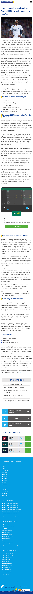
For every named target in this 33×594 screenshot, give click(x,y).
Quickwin (5, 476)
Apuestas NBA (6, 567)
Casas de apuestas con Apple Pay (11, 515)
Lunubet (5, 484)
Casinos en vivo (7, 544)
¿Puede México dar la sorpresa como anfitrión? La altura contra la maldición (16, 401)
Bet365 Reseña (6, 209)
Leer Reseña (11, 439)
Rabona (5, 474)
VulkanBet (5, 491)
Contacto (22, 581)
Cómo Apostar (6, 538)
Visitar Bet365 (16, 226)
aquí (19, 372)
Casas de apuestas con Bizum (10, 513)
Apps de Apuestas (7, 530)
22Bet (4, 466)
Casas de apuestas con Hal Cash (11, 516)
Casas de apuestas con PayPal (10, 503)
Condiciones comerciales (14, 581)
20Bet (4, 468)
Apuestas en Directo (8, 536)
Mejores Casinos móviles (9, 542)
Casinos (15, 591)
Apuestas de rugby (7, 574)
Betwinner (5, 495)
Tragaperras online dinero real (10, 545)
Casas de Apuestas (8, 524)
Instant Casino (6, 487)
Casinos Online (7, 540)
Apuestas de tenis (7, 565)
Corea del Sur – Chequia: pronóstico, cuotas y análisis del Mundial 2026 (15, 396)
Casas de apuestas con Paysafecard (12, 509)
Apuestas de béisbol (8, 573)
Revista (30, 591)
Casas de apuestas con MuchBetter (12, 511)
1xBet (4, 465)
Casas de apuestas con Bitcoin (10, 505)
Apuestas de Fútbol (8, 553)
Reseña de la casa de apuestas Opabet (14, 384)
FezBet (5, 489)
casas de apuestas (19, 346)
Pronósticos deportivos (8, 526)
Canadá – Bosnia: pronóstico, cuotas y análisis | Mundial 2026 (15, 391)
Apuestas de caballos (8, 557)
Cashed (5, 493)
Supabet (5, 472)
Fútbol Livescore (7, 532)
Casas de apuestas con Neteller (11, 507)
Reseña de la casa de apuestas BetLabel (14, 387)
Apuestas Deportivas (8, 534)
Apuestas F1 (6, 561)
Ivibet (4, 486)
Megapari (5, 482)
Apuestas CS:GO (7, 569)
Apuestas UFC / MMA (8, 571)
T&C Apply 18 (16, 229)
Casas (2, 591)
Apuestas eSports (7, 563)
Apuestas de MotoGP (8, 555)
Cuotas (5, 528)
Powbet (5, 478)
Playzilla (5, 480)
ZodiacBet (5, 470)
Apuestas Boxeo (7, 559)
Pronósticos (22, 591)
